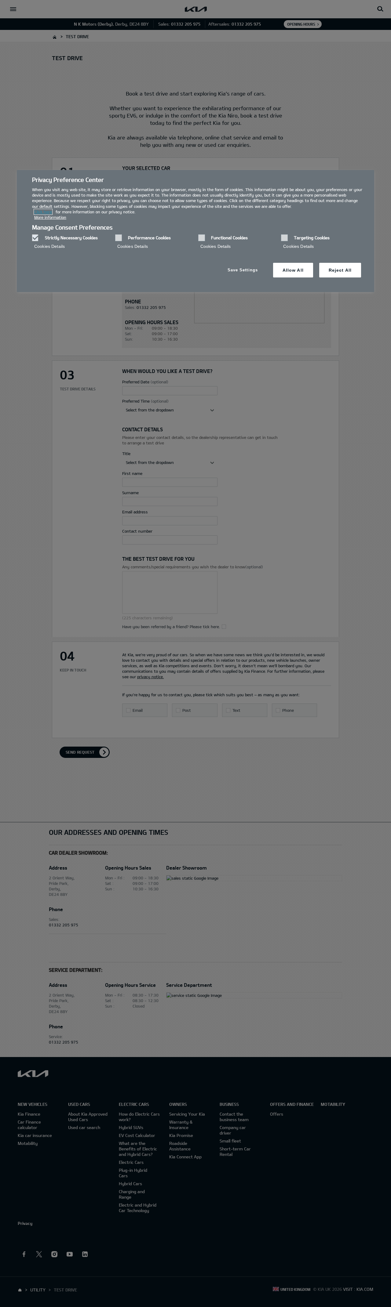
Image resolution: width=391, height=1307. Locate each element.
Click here (43, 211)
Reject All (340, 270)
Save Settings (243, 270)
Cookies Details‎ (49, 246)
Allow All (293, 270)
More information (50, 217)
